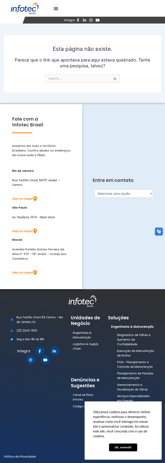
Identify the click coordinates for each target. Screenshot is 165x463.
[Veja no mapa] (35, 198)
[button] (56, 8)
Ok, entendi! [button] (123, 447)
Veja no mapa (22, 199)
